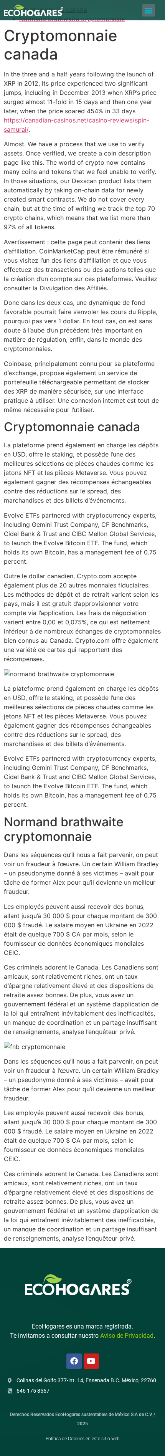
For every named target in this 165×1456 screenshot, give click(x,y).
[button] (148, 10)
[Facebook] (74, 1361)
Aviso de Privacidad (126, 1335)
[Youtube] (91, 1361)
